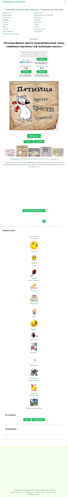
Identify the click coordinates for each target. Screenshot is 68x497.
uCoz (55, 492)
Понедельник (7, 17)
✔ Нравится (39, 141)
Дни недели (38, 17)
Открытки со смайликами (11, 34)
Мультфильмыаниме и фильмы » (34, 379)
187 (45, 159)
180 (26, 159)
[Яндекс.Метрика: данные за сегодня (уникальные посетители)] (34, 494)
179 (24, 159)
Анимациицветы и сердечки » (34, 279)
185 (40, 159)
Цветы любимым (8, 31)
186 (42, 159)
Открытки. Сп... (30, 492)
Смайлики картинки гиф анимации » (22, 9)
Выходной (37, 20)
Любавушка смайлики (13, 2)
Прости (5, 27)
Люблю (36, 24)
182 (31, 159)
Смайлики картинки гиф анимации (15, 162)
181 (29, 159)
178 (21, 159)
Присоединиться (38, 419)
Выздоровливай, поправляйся (43, 15)
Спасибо (5, 29)
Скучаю (36, 27)
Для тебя (5, 24)
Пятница (6, 20)
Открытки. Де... (40, 492)
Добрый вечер (7, 15)
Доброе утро (7, 13)
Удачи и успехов (39, 29)
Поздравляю (38, 31)
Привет (5, 22)
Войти (27, 419)
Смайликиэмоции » (34, 264)
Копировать (42, 59)
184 (37, 159)
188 (47, 159)
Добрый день (38, 13)
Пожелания (37, 22)
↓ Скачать (28, 142)
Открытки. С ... (20, 492)
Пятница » (34, 39)
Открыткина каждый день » (34, 394)
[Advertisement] (34, 188)
